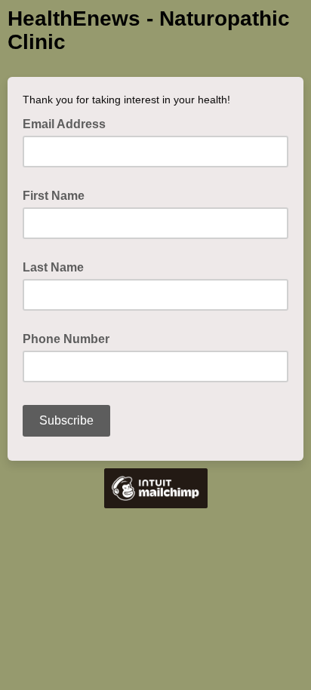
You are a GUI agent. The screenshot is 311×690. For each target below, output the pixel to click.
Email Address (69, 123)
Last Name (53, 267)
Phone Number (66, 339)
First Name (54, 195)
